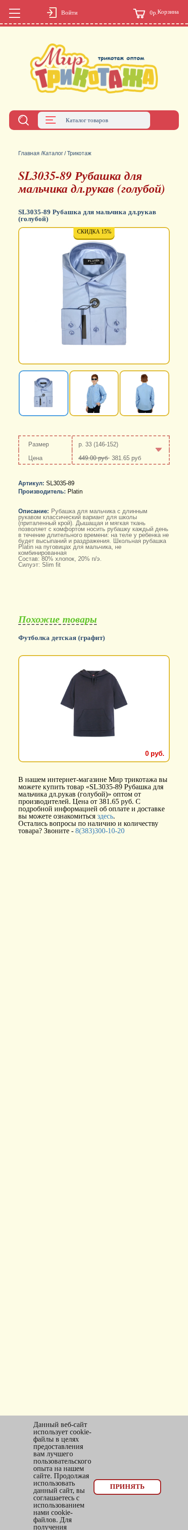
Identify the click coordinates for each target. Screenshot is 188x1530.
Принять (127, 1486)
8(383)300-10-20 (100, 831)
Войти (69, 12)
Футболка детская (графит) (61, 638)
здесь (105, 816)
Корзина (164, 12)
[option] (94, 296)
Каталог (52, 153)
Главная (29, 153)
